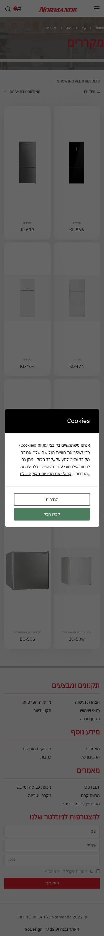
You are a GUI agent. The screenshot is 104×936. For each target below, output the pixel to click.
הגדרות (52, 499)
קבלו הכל (52, 514)
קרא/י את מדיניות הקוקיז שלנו (45, 473)
